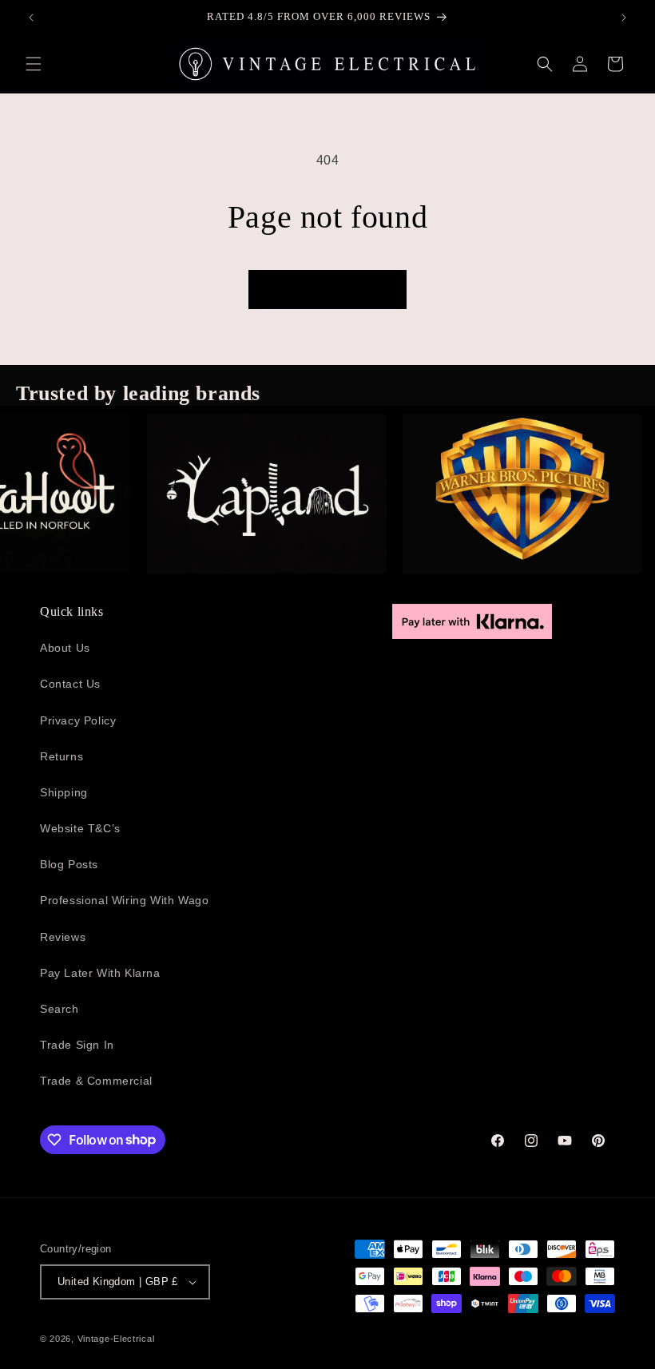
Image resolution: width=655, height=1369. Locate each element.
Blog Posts (69, 864)
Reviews (62, 937)
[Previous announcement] (31, 17)
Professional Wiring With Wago (124, 900)
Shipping (64, 792)
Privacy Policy (78, 720)
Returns (61, 756)
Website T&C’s (80, 828)
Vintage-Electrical (116, 1338)
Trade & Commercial (96, 1080)
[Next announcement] (623, 17)
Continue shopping (327, 289)
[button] (33, 63)
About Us (65, 647)
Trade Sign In (77, 1044)
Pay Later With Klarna (100, 972)
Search (59, 1008)
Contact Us (70, 683)
